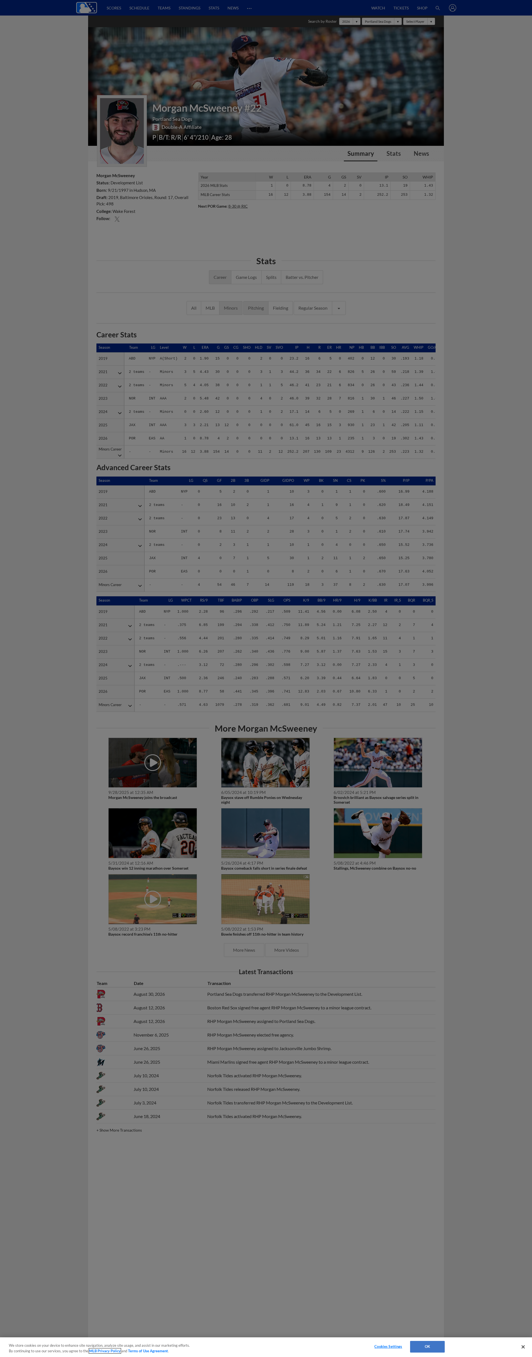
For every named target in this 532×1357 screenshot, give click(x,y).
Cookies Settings (388, 1346)
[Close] (523, 1347)
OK (427, 1346)
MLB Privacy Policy (105, 1351)
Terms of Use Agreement (148, 1351)
